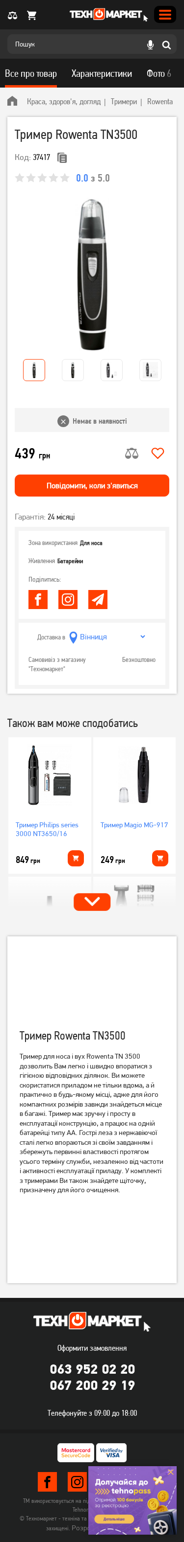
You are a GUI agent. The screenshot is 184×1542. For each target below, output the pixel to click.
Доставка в (51, 637)
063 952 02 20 (92, 1369)
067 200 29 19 (92, 1385)
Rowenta (160, 101)
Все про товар (31, 73)
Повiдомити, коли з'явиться (92, 485)
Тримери (124, 101)
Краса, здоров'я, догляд (64, 101)
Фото (159, 73)
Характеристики (102, 73)
